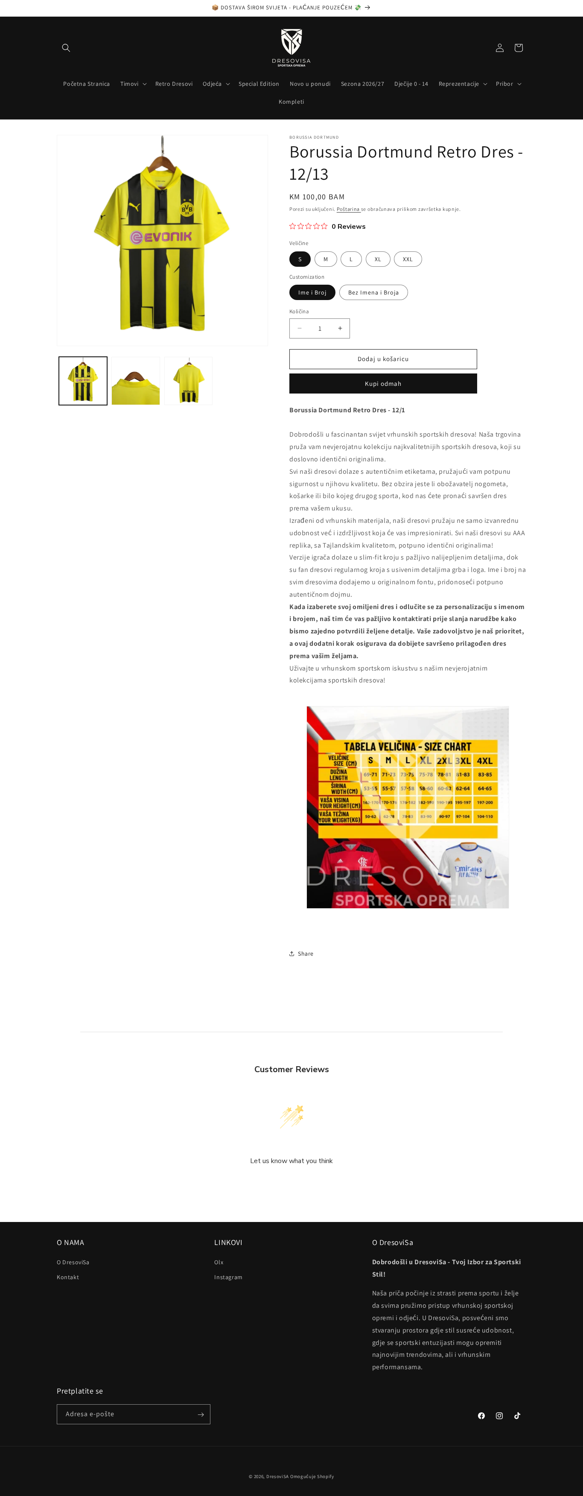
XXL (408, 259)
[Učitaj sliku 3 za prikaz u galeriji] (188, 381)
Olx (218, 1262)
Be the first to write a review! (291, 1184)
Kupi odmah (383, 383)
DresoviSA (277, 1476)
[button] (66, 47)
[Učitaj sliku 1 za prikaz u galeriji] (83, 381)
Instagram (228, 1276)
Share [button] (306, 953)
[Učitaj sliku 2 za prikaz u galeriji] (135, 381)
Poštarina (349, 209)
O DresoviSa (73, 1262)
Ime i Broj (312, 292)
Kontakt (68, 1276)
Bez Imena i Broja (373, 292)
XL (378, 259)
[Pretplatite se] (200, 1415)
